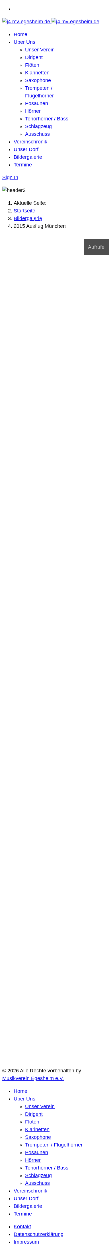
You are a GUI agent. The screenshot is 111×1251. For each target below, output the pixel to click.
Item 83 (73, 225)
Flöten (32, 65)
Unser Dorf (26, 149)
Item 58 (48, 217)
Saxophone (38, 80)
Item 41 (73, 208)
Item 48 (73, 211)
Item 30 (48, 205)
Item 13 (73, 197)
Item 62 (73, 217)
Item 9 (48, 197)
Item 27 (73, 203)
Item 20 (73, 200)
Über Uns (24, 42)
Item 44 (48, 211)
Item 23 (48, 203)
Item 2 (48, 194)
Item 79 (48, 225)
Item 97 (73, 231)
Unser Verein (40, 50)
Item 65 (48, 220)
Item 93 (48, 231)
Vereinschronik (30, 142)
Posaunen (36, 103)
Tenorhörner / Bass (46, 119)
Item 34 (73, 205)
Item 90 (73, 228)
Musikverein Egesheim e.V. (33, 1078)
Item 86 (48, 228)
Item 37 (48, 208)
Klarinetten (37, 73)
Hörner (33, 111)
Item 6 (73, 194)
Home (20, 34)
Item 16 (48, 200)
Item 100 (48, 234)
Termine (23, 165)
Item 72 (48, 223)
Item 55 (73, 214)
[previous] (5, 239)
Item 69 (73, 220)
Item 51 (48, 214)
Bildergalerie (28, 157)
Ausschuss (37, 134)
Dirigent (34, 57)
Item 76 (73, 223)
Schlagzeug (38, 126)
